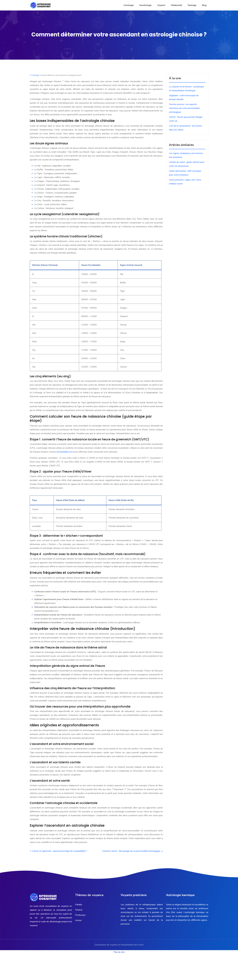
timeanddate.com (65, 451)
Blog (204, 5)
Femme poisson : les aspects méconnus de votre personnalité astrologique (184, 108)
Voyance (161, 5)
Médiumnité (176, 5)
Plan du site (119, 952)
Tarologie (192, 5)
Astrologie (129, 5)
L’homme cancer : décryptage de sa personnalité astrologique (131, 851)
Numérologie (145, 5)
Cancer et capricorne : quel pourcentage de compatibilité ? (59, 851)
